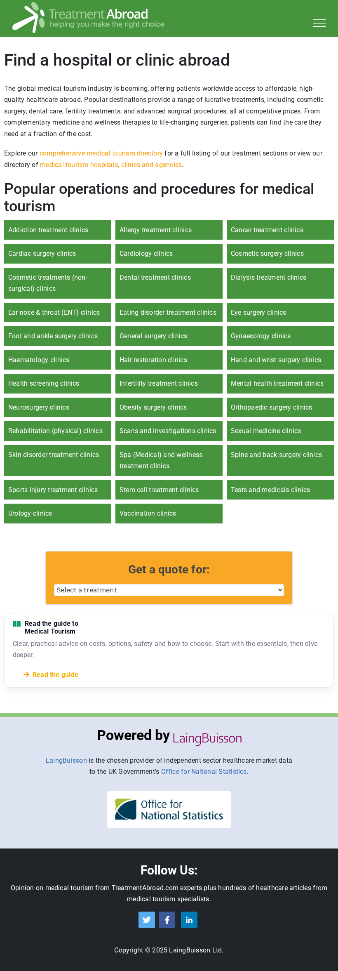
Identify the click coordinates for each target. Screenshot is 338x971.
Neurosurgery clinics (38, 407)
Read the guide (55, 675)
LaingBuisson (66, 760)
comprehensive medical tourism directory (101, 153)
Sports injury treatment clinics (53, 490)
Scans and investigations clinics (168, 431)
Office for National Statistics (204, 771)
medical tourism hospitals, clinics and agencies (111, 165)
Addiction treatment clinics (48, 230)
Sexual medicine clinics (266, 431)
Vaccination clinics (148, 513)
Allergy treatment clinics (156, 230)
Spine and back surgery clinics (276, 455)
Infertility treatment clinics (159, 383)
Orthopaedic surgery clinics (271, 407)
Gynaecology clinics (261, 336)
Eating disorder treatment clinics (168, 312)
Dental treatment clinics (155, 277)
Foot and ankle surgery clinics (53, 336)
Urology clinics (30, 513)
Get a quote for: (169, 569)
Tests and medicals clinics (270, 490)
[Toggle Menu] (319, 23)
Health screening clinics (44, 383)
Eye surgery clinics (258, 312)
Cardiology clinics (146, 253)
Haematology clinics (39, 360)
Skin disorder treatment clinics (53, 455)
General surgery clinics (154, 336)
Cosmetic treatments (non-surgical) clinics (47, 283)
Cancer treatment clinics (267, 230)
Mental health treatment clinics (277, 383)
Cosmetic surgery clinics (267, 253)
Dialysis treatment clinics (268, 277)
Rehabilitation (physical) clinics (55, 431)
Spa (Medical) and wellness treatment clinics (161, 460)
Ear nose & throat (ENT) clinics (54, 312)
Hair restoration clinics (153, 360)
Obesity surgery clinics (153, 407)
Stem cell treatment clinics (159, 490)
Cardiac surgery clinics (42, 253)
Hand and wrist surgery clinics (276, 360)
